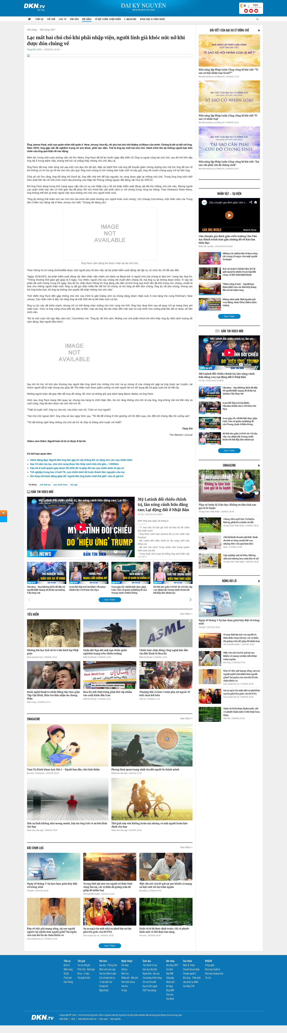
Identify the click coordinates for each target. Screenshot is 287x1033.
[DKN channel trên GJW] (254, 6)
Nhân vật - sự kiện (206, 246)
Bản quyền (115, 1019)
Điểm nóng (31, 702)
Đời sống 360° (47, 29)
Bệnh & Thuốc (189, 965)
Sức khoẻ (170, 998)
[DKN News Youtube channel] (246, 11)
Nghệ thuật (104, 990)
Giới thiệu (63, 1019)
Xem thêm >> (186, 613)
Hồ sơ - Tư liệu (83, 973)
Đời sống (86, 19)
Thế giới (51, 19)
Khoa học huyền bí (212, 969)
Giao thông (68, 982)
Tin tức (208, 977)
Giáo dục (147, 961)
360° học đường (149, 990)
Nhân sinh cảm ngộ (119, 773)
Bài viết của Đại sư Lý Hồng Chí (229, 30)
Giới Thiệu (41, 9)
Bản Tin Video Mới (232, 331)
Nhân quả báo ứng (34, 657)
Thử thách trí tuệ (150, 965)
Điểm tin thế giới (90, 657)
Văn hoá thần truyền (91, 894)
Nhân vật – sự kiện (229, 193)
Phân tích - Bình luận (86, 969)
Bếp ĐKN (169, 973)
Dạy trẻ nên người (150, 986)
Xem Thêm (109, 599)
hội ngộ (73, 485)
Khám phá (170, 982)
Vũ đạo (124, 990)
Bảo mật (103, 1019)
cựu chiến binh (60, 485)
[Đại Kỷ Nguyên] (34, 5)
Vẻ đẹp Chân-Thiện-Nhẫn (108, 19)
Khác (225, 547)
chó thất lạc (45, 485)
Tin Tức (141, 514)
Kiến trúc (125, 973)
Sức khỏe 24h (188, 986)
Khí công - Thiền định (192, 977)
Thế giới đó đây (83, 977)
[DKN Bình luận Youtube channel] (251, 11)
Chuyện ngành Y (189, 973)
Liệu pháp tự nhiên (190, 982)
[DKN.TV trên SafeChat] (241, 6)
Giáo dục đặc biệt (150, 969)
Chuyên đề (103, 986)
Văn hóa (74, 19)
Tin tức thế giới (83, 965)
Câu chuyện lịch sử (35, 939)
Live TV (62, 19)
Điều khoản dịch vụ (87, 1019)
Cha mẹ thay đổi (149, 982)
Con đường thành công (152, 977)
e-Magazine (130, 19)
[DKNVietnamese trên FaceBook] (245, 6)
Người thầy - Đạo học (151, 973)
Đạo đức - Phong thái (35, 773)
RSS (73, 1019)
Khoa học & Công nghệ (152, 19)
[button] (190, 599)
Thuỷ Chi (31, 49)
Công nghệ (209, 965)
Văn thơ (124, 986)
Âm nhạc (125, 965)
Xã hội (66, 973)
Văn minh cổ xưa (128, 982)
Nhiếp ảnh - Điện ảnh (129, 977)
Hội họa (124, 969)
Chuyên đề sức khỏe (191, 969)
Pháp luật (68, 977)
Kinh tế (66, 965)
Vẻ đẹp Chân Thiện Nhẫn (209, 512)
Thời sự (39, 19)
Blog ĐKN (170, 990)
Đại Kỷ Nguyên (119, 1015)
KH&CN (208, 961)
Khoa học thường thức (214, 973)
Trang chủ (29, 19)
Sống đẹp (170, 977)
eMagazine (229, 465)
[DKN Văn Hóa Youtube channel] (256, 11)
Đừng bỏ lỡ (229, 580)
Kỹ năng (169, 986)
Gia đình (169, 969)
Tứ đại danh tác (105, 982)
